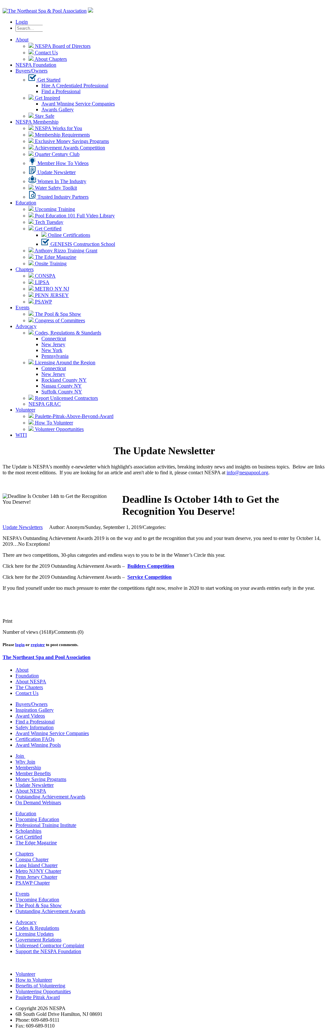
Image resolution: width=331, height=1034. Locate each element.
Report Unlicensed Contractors (66, 398)
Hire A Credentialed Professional (74, 85)
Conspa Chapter (32, 859)
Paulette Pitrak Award (38, 997)
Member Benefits (33, 773)
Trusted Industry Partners (62, 197)
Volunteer (25, 409)
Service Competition (149, 577)
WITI (21, 435)
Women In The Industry (61, 181)
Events (22, 307)
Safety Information (35, 727)
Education (26, 202)
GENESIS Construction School (82, 244)
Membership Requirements (62, 135)
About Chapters (50, 59)
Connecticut (53, 338)
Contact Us (46, 52)
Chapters (25, 269)
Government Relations (38, 939)
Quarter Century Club (57, 154)
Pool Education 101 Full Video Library (74, 215)
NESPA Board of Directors (62, 46)
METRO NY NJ (51, 289)
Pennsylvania (55, 356)
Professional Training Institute (46, 825)
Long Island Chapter (37, 865)
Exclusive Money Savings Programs (71, 141)
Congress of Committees (59, 320)
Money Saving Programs (41, 779)
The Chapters (29, 687)
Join (20, 756)
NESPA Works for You (58, 128)
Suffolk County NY (61, 391)
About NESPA (31, 681)
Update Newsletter (56, 172)
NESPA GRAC (44, 404)
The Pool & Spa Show (57, 314)
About (22, 39)
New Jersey (53, 344)
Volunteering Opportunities (43, 991)
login (20, 644)
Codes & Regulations (37, 928)
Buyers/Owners (32, 70)
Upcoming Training (54, 209)
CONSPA (45, 276)
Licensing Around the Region (64, 362)
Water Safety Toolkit (55, 188)
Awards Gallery (57, 109)
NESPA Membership (37, 122)
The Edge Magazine (55, 257)
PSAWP (43, 301)
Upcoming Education (37, 819)
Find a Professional (60, 91)
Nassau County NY (61, 386)
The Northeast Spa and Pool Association (47, 657)
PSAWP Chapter (33, 883)
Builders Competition (150, 566)
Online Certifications (68, 235)
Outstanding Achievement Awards (50, 796)
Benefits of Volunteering (40, 985)
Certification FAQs (35, 739)
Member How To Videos (62, 163)
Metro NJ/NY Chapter (38, 871)
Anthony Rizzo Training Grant (65, 250)
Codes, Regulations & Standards (67, 333)
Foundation (27, 675)
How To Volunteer (53, 422)
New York (51, 350)
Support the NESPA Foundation (48, 951)
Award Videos (30, 716)
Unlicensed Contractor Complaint (50, 945)
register (38, 644)
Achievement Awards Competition (69, 147)
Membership (28, 767)
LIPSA (41, 282)
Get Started (48, 79)
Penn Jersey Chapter (36, 877)
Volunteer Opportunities (59, 429)
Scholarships (28, 831)
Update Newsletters (23, 527)
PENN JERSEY (51, 295)
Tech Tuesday (48, 222)
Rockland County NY (64, 380)
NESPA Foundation (36, 65)
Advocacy (26, 326)
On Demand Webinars (38, 802)
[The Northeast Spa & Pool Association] (45, 11)
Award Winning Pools (38, 745)
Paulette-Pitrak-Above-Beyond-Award (73, 416)
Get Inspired (47, 98)
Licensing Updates (35, 934)
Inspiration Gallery (35, 710)
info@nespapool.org (247, 472)
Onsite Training (50, 263)
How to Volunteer (34, 980)
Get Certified (47, 228)
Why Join (25, 761)
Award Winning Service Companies (78, 103)
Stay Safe (44, 116)
